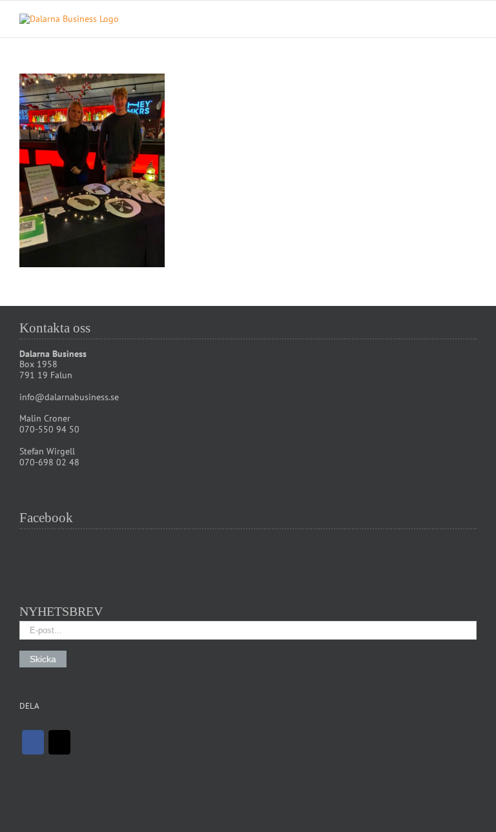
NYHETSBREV (61, 611)
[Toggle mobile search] (448, 20)
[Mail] (59, 742)
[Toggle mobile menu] (471, 20)
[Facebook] (33, 742)
